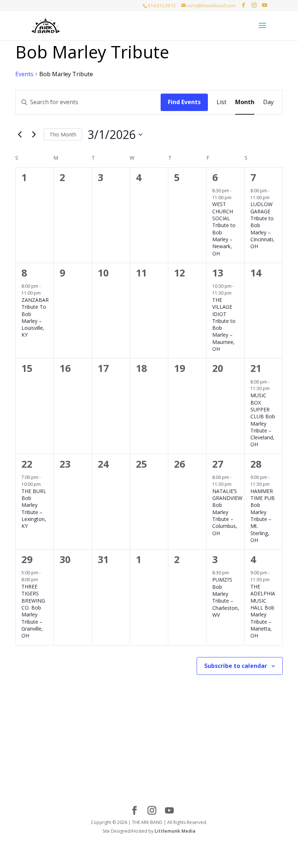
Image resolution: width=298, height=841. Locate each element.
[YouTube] (264, 5)
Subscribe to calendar (235, 666)
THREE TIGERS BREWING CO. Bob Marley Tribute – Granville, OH (33, 611)
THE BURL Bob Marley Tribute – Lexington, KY (33, 509)
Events (24, 74)
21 (255, 368)
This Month (62, 134)
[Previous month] (19, 134)
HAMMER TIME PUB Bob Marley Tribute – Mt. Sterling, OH (262, 515)
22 (26, 464)
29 (26, 559)
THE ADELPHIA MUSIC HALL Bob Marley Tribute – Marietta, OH (262, 611)
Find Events (184, 102)
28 (255, 464)
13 (217, 272)
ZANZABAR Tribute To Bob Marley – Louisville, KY (35, 317)
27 (217, 464)
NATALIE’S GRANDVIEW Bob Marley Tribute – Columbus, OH (227, 512)
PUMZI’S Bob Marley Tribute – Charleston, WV (225, 597)
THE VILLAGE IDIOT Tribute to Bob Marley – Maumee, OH (223, 324)
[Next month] (33, 134)
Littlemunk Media (175, 831)
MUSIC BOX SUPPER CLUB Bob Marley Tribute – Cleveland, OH (262, 420)
